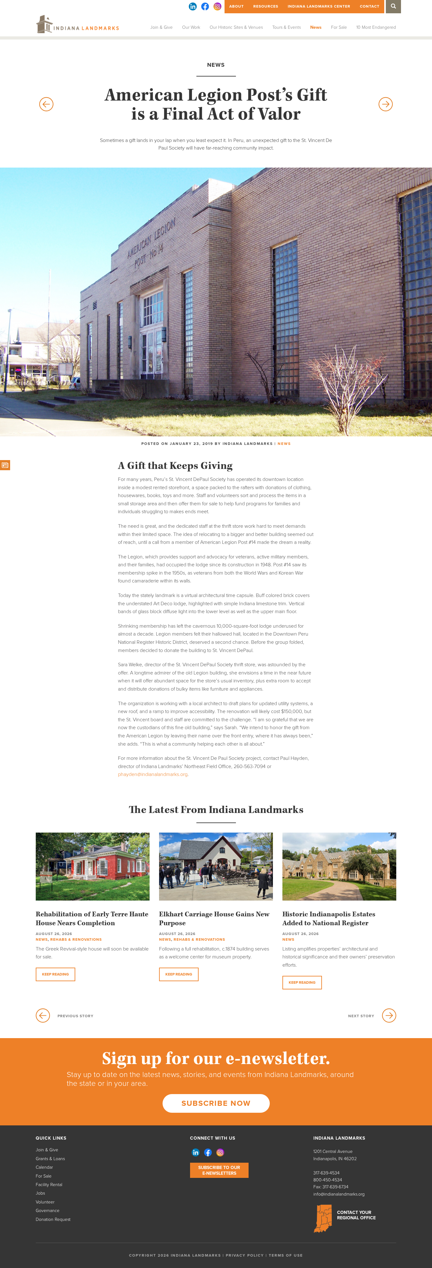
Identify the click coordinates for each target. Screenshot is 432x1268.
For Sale (339, 27)
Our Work (191, 27)
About (236, 6)
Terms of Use (286, 1255)
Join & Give (161, 27)
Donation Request (53, 1219)
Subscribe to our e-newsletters (219, 1170)
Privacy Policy (245, 1255)
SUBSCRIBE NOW (216, 1103)
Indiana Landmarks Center (319, 6)
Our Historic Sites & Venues (236, 27)
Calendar (44, 1167)
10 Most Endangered (376, 27)
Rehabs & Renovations (76, 939)
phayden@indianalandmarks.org (153, 774)
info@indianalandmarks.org (339, 1194)
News (316, 27)
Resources (265, 6)
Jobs (40, 1193)
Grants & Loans (50, 1158)
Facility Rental (49, 1184)
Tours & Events (286, 27)
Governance (47, 1210)
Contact (370, 6)
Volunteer (45, 1202)
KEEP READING (55, 974)
